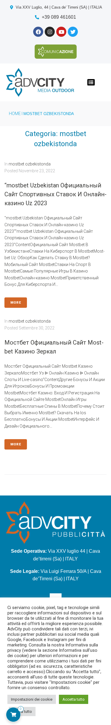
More (15, 303)
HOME (15, 113)
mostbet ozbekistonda (30, 164)
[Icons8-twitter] (73, 32)
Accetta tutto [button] (73, 699)
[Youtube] (61, 32)
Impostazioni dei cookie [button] (31, 699)
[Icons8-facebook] (38, 32)
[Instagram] (50, 32)
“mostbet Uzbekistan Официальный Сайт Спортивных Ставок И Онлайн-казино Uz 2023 (55, 194)
